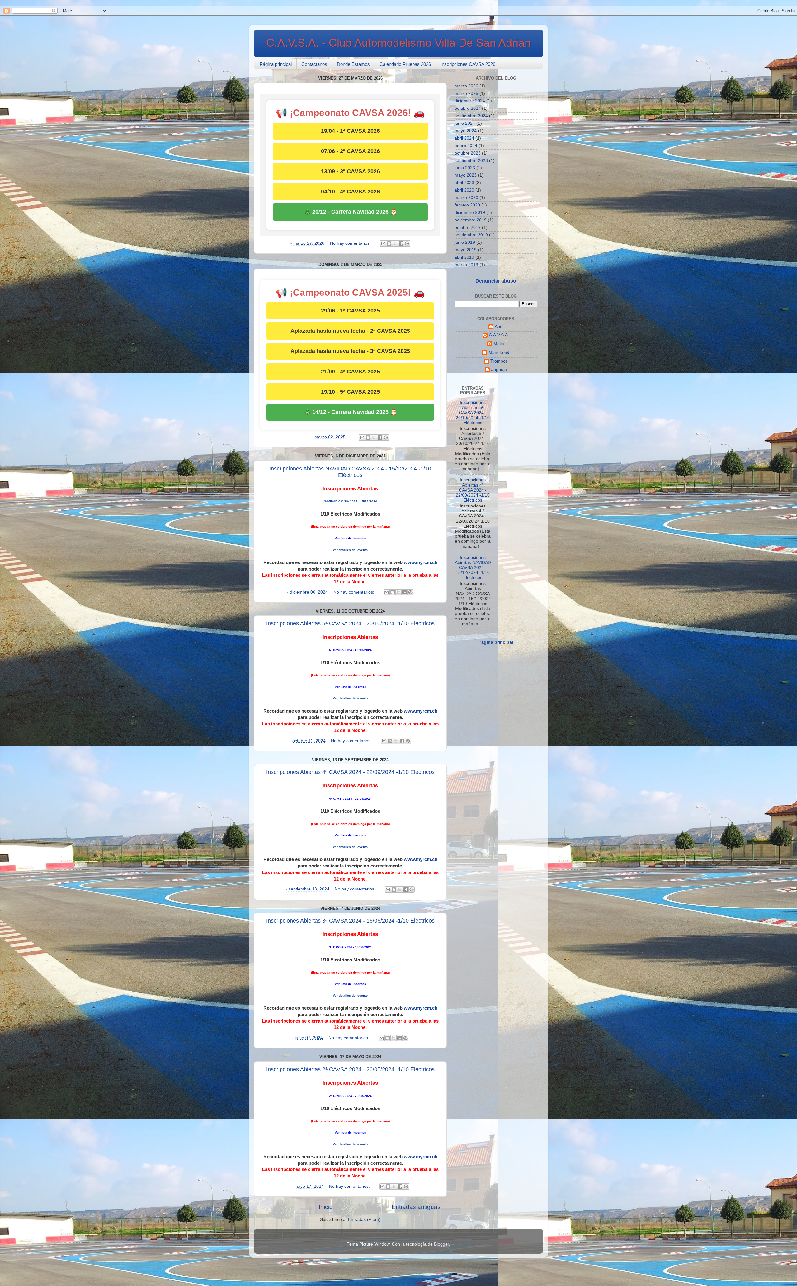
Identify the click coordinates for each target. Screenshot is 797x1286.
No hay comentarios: (351, 243)
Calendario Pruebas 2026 (405, 64)
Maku (498, 343)
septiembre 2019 (471, 235)
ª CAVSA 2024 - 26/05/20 (349, 1096)
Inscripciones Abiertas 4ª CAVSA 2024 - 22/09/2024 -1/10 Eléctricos (350, 772)
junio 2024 (465, 123)
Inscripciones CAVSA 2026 (468, 64)
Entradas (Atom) (364, 1219)
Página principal (276, 64)
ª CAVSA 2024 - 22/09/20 (349, 798)
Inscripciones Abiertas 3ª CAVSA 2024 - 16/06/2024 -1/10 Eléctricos (350, 921)
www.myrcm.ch (420, 562)
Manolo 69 (498, 352)
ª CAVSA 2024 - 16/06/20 (349, 947)
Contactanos (314, 64)
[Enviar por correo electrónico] (383, 243)
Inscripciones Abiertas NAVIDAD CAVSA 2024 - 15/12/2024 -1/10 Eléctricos (350, 471)
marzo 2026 (466, 86)
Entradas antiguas (416, 1207)
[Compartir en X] (395, 243)
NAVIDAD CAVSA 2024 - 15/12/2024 (350, 501)
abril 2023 (464, 182)
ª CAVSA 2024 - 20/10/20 (349, 650)
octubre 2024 (468, 108)
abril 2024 (464, 138)
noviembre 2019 (471, 220)
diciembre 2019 (470, 212)
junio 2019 (465, 242)
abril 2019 (464, 257)
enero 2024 (466, 145)
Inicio (326, 1207)
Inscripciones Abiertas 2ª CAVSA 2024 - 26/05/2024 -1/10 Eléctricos (350, 1069)
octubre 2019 (468, 227)
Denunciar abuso (495, 281)
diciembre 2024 (470, 101)
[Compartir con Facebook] (401, 243)
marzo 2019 (466, 264)
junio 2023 (465, 167)
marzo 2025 (466, 93)
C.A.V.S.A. (499, 335)
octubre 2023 (468, 153)
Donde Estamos (353, 64)
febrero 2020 (467, 205)
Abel (499, 326)
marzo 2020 (466, 197)
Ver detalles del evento (350, 550)
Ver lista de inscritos (350, 538)
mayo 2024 (466, 130)
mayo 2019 (466, 249)
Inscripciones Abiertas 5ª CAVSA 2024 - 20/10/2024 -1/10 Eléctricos (350, 623)
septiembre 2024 (471, 115)
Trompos (499, 361)
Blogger (441, 1244)
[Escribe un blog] (389, 243)
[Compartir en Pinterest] (407, 243)
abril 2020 (464, 190)
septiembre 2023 (471, 160)
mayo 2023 (466, 175)
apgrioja (499, 369)
